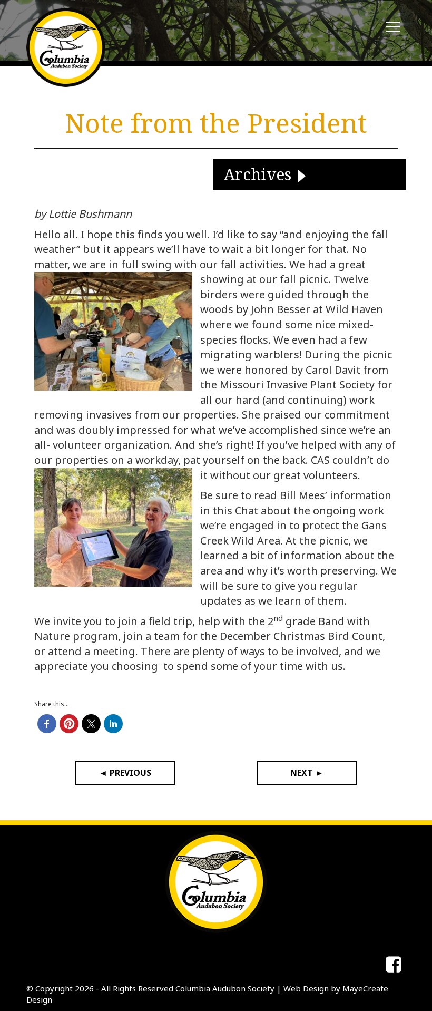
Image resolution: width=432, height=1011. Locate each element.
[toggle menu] (393, 27)
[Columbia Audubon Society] (65, 47)
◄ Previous (125, 773)
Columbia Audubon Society (224, 988)
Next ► (306, 773)
